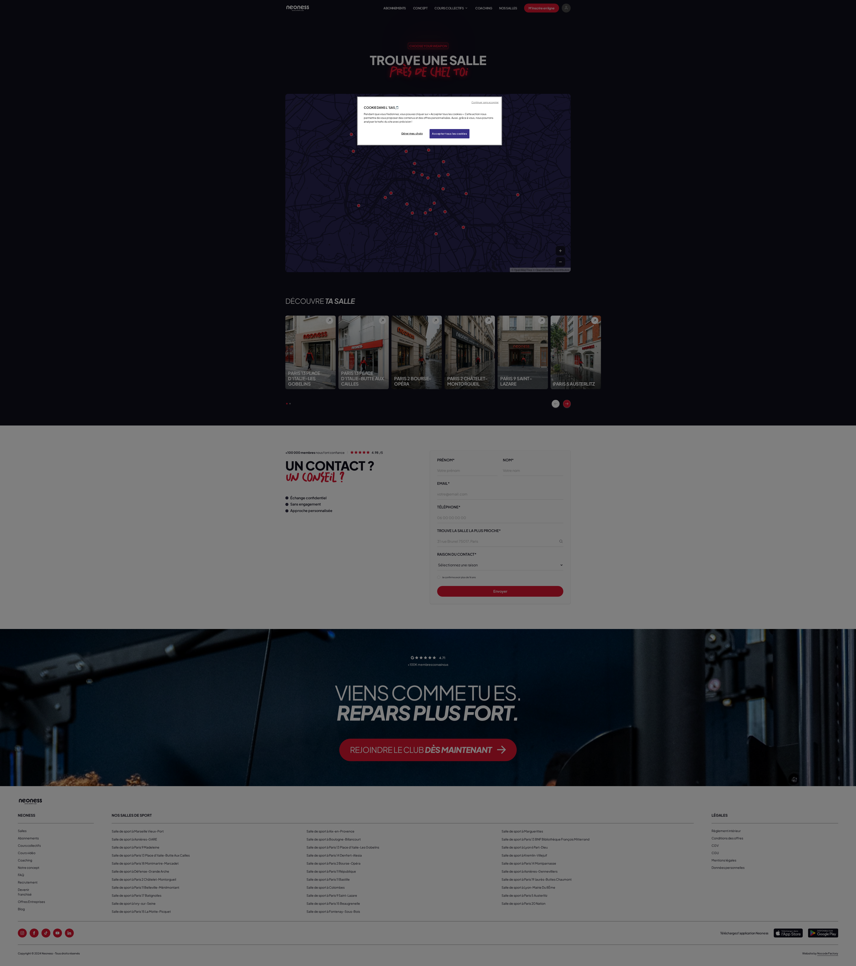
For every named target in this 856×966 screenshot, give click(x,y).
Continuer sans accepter (485, 102)
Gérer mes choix (412, 133)
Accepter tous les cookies (449, 133)
